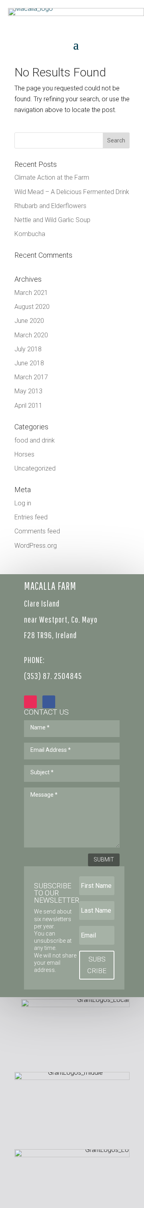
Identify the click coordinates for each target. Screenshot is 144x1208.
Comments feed (37, 531)
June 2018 (29, 363)
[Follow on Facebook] (48, 701)
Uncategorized (35, 468)
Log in (22, 503)
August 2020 (32, 307)
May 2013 (28, 391)
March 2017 (31, 377)
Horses (24, 454)
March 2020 (31, 335)
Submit (104, 859)
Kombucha (29, 234)
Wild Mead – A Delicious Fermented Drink (71, 192)
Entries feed (31, 517)
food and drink (34, 440)
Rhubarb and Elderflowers (50, 206)
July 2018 (28, 349)
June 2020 (29, 321)
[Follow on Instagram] (30, 701)
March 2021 (31, 292)
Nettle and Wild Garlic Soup (52, 220)
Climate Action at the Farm (51, 177)
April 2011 (28, 405)
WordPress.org (35, 545)
